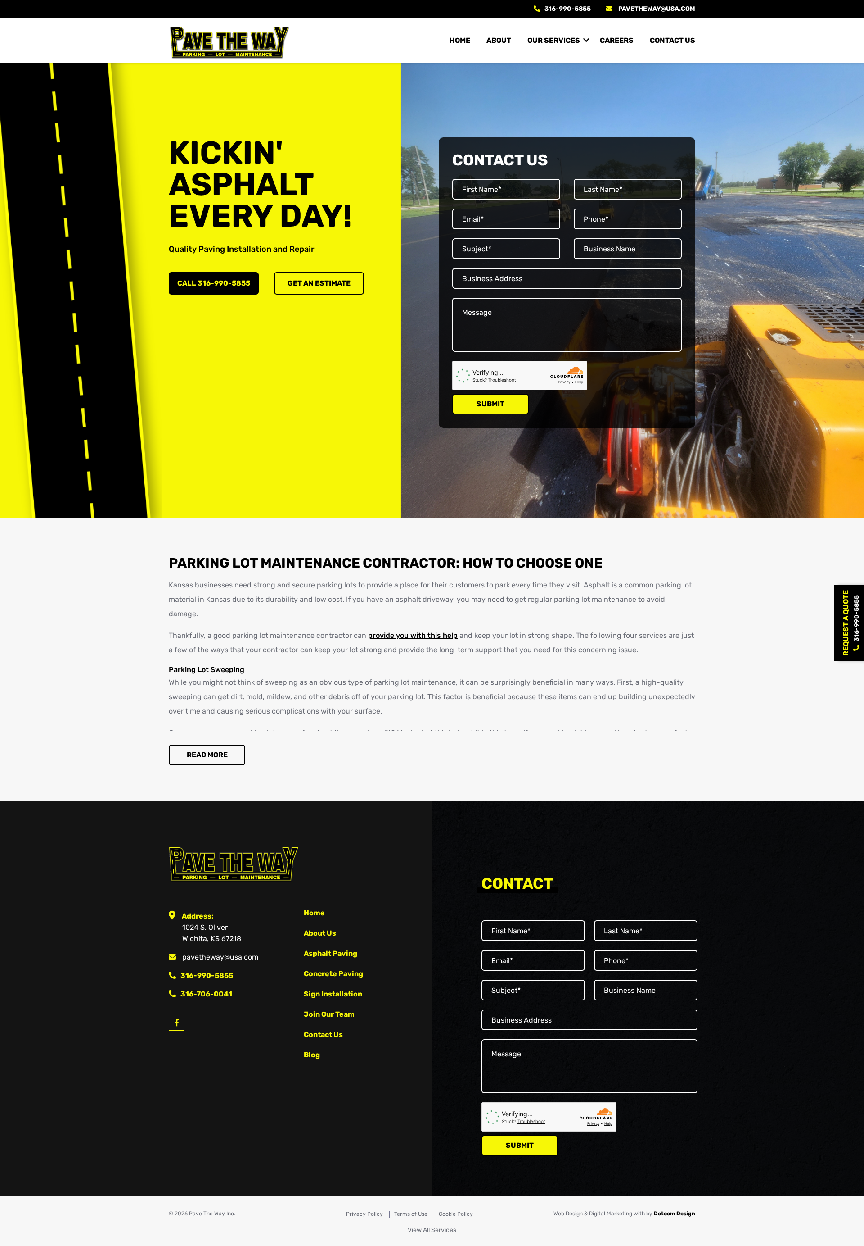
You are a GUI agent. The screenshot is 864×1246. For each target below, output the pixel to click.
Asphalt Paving (330, 953)
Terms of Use (411, 1214)
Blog (312, 1054)
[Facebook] (176, 1023)
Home (460, 40)
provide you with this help (413, 635)
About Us (320, 933)
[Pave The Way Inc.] (229, 40)
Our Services (553, 40)
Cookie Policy (456, 1214)
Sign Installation (333, 994)
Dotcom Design (674, 1213)
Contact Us (672, 40)
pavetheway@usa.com (656, 9)
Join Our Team (329, 1014)
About (498, 40)
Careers (617, 40)
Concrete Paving (333, 973)
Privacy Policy (364, 1214)
